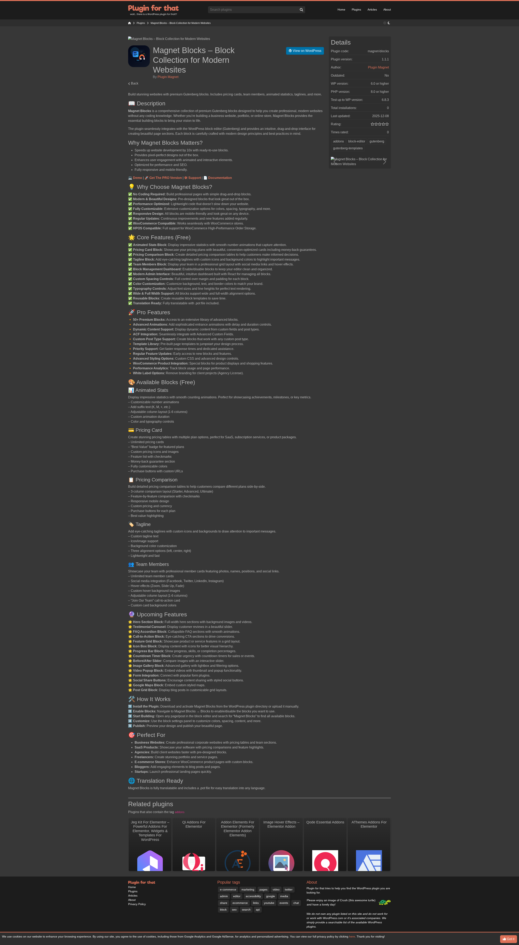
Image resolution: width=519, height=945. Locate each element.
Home (341, 9)
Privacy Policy (137, 904)
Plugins (356, 9)
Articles (372, 9)
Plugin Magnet (168, 77)
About (387, 9)
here (352, 936)
